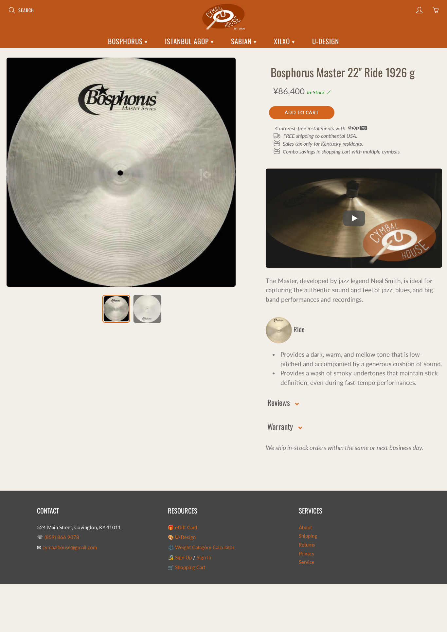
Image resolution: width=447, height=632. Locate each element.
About (305, 527)
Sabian (242, 41)
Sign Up (183, 557)
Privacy (306, 553)
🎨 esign (182, 537)
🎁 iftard (182, 527)
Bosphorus (126, 41)
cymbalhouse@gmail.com (70, 547)
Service (306, 562)
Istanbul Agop (188, 41)
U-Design (325, 41)
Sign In (204, 557)
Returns (307, 545)
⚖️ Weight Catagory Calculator (201, 547)
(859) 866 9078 (62, 537)
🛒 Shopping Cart (186, 567)
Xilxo (283, 41)
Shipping (308, 536)
